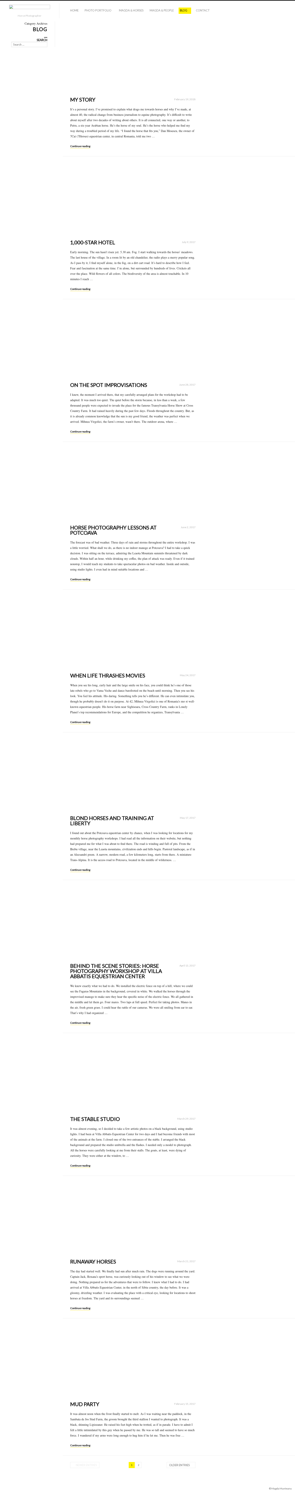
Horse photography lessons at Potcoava (113, 530)
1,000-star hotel (92, 242)
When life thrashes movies (107, 675)
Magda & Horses (131, 10)
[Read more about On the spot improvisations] (132, 342)
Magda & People (162, 10)
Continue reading (80, 146)
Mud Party (84, 1404)
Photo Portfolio (98, 10)
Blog (183, 10)
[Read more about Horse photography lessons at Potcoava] (132, 484)
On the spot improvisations (108, 385)
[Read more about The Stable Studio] (132, 1076)
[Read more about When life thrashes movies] (132, 632)
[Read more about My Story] (132, 56)
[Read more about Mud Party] (132, 1361)
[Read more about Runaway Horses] (132, 1218)
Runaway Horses (93, 1261)
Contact (203, 10)
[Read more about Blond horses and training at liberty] (132, 775)
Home (74, 10)
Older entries (179, 1465)
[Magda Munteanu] (29, 9)
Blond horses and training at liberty (112, 820)
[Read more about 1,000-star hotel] (132, 199)
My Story (82, 99)
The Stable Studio (95, 1119)
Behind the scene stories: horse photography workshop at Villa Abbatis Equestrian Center (116, 971)
